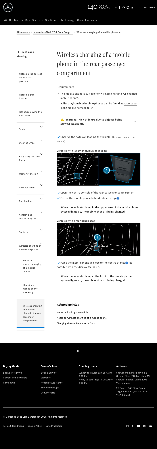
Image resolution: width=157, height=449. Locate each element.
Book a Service (49, 372)
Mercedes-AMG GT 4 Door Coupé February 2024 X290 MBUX (53, 32)
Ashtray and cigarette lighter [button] (27, 216)
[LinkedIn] (132, 7)
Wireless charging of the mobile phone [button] (30, 247)
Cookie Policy (34, 426)
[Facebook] (119, 7)
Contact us (9, 382)
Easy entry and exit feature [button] (29, 158)
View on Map (123, 383)
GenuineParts (48, 392)
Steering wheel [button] (27, 142)
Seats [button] (22, 129)
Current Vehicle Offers (15, 377)
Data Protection (54, 426)
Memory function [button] (28, 173)
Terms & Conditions (13, 426)
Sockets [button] (23, 232)
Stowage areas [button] (27, 187)
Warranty (46, 377)
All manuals (23, 32)
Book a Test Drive (12, 372)
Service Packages (50, 387)
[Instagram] (127, 7)
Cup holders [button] (25, 201)
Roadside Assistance (52, 382)
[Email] (116, 7)
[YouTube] (123, 7)
